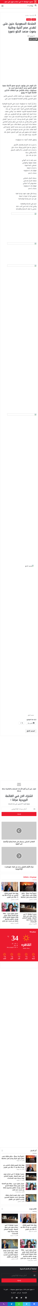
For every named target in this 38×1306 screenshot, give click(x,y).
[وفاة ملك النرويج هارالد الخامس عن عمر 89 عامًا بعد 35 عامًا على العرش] (10, 886)
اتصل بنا (13, 1292)
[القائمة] (2, 6)
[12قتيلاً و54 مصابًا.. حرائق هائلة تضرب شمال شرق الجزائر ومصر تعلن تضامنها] (28, 886)
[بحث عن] (36, 6)
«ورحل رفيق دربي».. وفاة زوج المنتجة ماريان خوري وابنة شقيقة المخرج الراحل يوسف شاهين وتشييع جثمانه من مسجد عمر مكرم (10, 917)
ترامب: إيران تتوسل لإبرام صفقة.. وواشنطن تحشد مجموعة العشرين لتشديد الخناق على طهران (14, 1197)
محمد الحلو (30, 730)
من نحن (19, 1292)
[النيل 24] (30, 6)
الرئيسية (32, 15)
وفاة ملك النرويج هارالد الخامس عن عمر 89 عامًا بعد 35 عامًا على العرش (10, 895)
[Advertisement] (19, 62)
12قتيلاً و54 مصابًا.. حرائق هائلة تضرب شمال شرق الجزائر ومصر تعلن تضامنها (28, 895)
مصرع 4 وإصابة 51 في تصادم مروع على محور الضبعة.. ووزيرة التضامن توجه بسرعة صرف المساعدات (29, 918)
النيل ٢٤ (6, 1289)
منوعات (28, 19)
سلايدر (27, 15)
